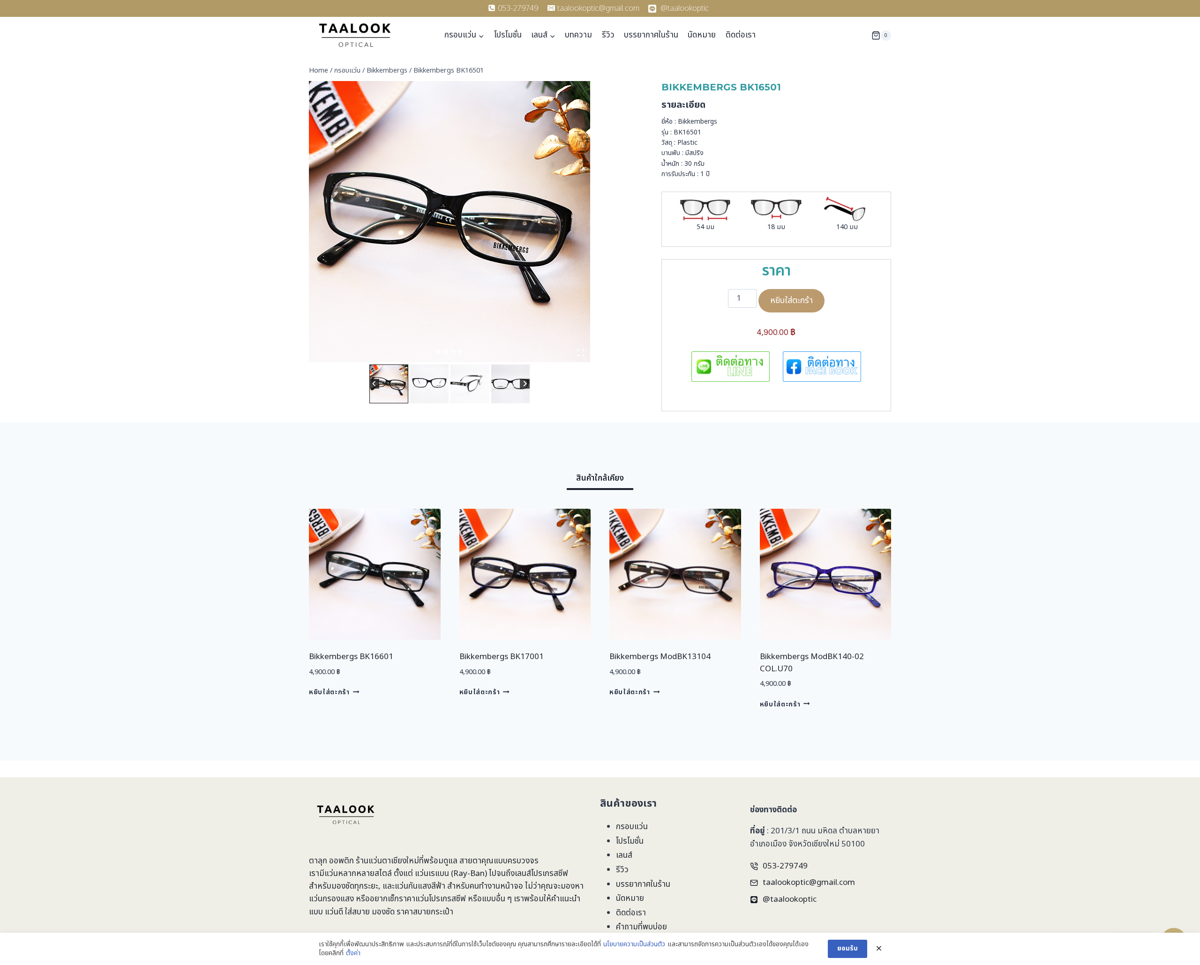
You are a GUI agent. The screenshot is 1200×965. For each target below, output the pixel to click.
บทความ (578, 35)
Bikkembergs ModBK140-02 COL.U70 (812, 663)
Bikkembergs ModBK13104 (660, 657)
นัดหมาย (702, 35)
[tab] (438, 351)
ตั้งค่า (353, 953)
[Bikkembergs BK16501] (449, 221)
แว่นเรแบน (432, 874)
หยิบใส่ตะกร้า (791, 300)
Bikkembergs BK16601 (351, 657)
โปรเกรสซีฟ (549, 874)
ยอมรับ (847, 948)
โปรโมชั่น (508, 35)
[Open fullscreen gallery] (581, 352)
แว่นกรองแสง (331, 899)
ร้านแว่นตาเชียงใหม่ (387, 861)
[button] (388, 383)
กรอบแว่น (632, 827)
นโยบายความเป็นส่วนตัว (634, 944)
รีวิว (608, 35)
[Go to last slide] (374, 384)
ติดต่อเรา (741, 35)
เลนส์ (624, 855)
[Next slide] (525, 384)
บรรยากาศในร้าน (651, 35)
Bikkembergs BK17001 (501, 657)
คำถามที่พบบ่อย (641, 927)
